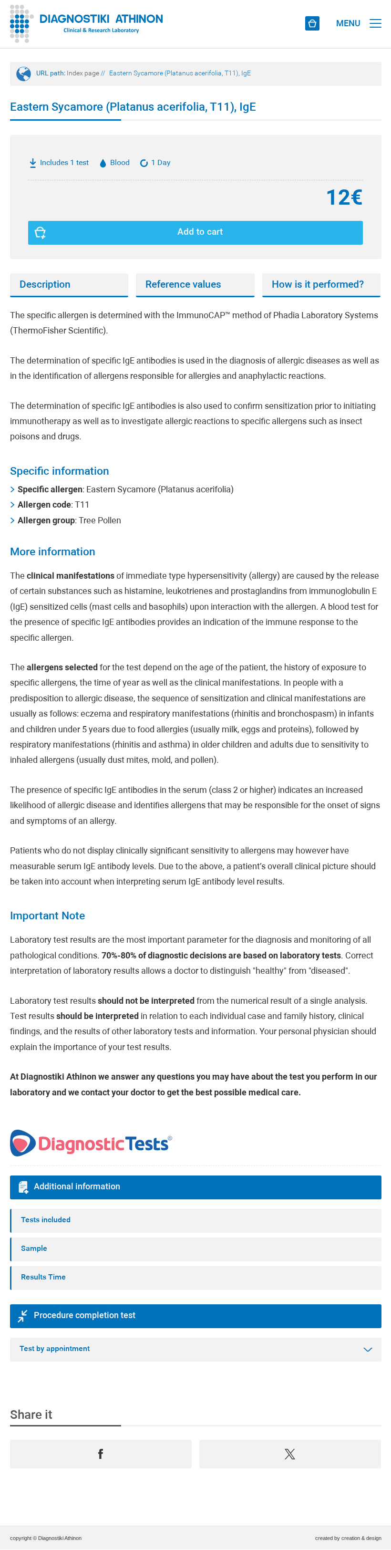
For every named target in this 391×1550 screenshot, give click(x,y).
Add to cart (200, 232)
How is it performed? (318, 285)
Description (45, 285)
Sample (34, 1249)
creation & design (361, 1538)
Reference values (183, 285)
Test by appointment (55, 1349)
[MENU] (375, 14)
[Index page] (86, 24)
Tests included (46, 1220)
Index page (83, 73)
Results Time (43, 1277)
